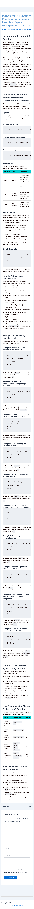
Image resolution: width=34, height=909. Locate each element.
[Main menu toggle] (30, 4)
